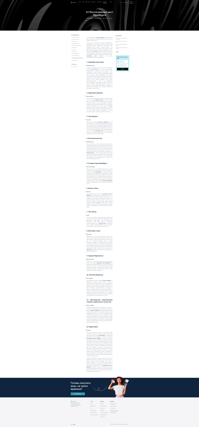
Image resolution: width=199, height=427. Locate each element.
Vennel (98, 220)
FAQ (83, 1)
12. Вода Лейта (74, 60)
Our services (102, 403)
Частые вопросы (93, 410)
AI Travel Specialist (105, 2)
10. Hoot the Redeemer (75, 55)
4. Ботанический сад (75, 43)
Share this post (74, 64)
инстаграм (110, 105)
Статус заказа (131, 2)
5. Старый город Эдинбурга (76, 45)
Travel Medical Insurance (104, 412)
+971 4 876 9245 (113, 408)
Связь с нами (87, 1)
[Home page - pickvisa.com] (73, 2)
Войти (127, 2)
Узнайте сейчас (78, 393)
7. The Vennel (74, 49)
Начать (122, 69)
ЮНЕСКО (98, 202)
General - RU (101, 9)
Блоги (80, 1)
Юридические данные (94, 414)
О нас (91, 403)
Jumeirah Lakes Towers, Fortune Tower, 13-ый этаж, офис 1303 (114, 411)
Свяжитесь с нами (93, 412)
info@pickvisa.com (113, 403)
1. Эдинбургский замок (75, 37)
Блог (91, 408)
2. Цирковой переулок (75, 39)
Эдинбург (96, 51)
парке (105, 126)
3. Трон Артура (74, 41)
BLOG (97, 9)
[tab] (122, 35)
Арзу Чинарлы (90, 18)
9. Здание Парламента (75, 53)
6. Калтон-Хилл (74, 47)
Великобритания (95, 69)
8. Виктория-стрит (75, 51)
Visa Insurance (99, 1)
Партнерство (102, 410)
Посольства (93, 1)
